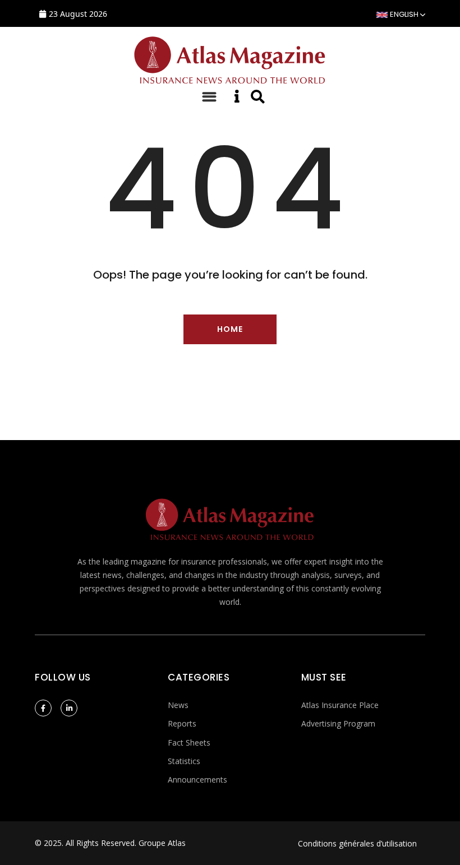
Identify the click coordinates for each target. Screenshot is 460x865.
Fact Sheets (189, 742)
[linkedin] (69, 708)
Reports (182, 723)
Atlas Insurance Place (340, 705)
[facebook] (43, 708)
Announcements (197, 779)
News (178, 705)
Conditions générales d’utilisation (357, 843)
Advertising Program (338, 723)
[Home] (230, 58)
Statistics (184, 761)
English (404, 14)
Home (230, 329)
